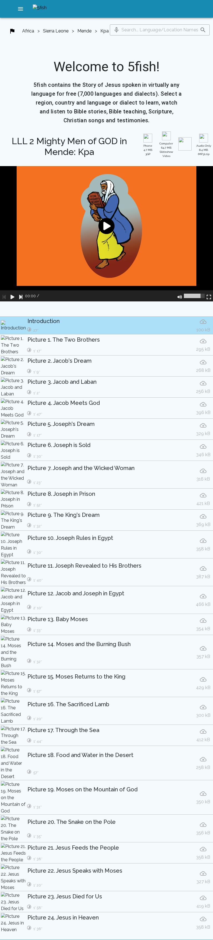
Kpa (104, 31)
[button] (20, 8)
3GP (147, 150)
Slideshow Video (166, 149)
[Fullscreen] (209, 295)
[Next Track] (21, 295)
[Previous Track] (4, 295)
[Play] (12, 295)
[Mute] (180, 295)
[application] (106, 233)
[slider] (194, 296)
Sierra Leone (56, 31)
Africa (28, 31)
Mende (84, 31)
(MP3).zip (203, 150)
